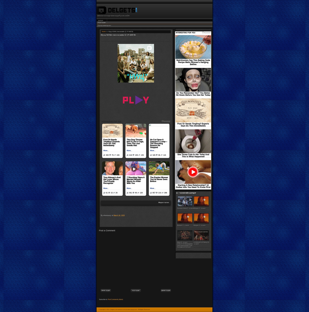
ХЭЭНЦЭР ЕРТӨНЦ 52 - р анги (201, 243)
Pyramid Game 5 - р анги (185, 208)
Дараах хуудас (165, 290)
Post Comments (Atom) (115, 299)
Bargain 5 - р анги (199, 208)
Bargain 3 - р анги (199, 225)
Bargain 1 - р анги (183, 225)
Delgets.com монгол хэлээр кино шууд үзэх (123, 309)
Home (104, 31)
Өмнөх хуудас (106, 290)
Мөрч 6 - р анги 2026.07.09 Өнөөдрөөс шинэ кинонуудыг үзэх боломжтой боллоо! (185, 245)
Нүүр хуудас (102, 21)
